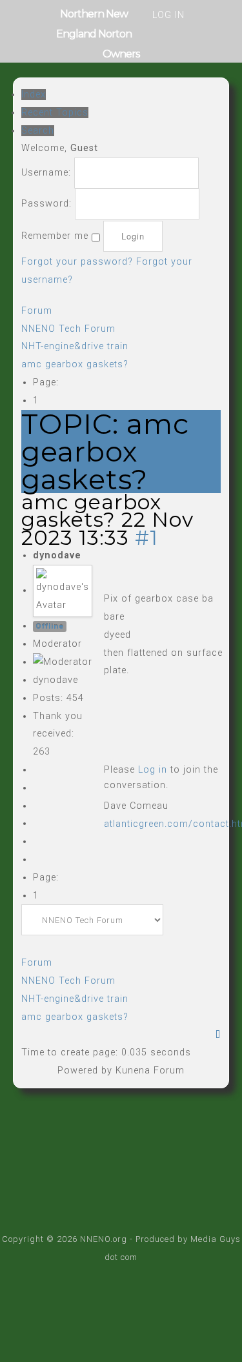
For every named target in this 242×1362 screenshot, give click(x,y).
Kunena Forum (150, 1070)
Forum (36, 310)
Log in (152, 769)
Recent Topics (54, 112)
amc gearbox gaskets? (74, 364)
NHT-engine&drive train (74, 346)
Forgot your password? (77, 261)
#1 (146, 537)
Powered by (84, 1070)
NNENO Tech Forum (68, 328)
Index (33, 94)
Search (37, 130)
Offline (49, 626)
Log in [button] (168, 15)
